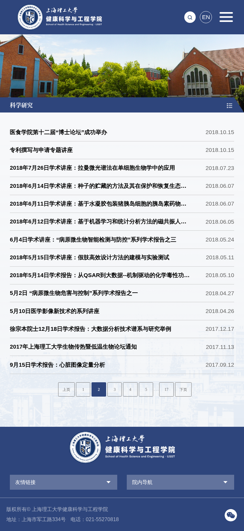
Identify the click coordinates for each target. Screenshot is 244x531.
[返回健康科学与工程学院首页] (59, 6)
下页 (183, 390)
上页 (66, 390)
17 (166, 390)
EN (206, 17)
